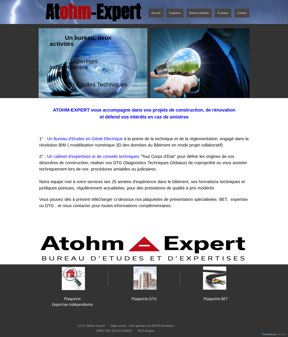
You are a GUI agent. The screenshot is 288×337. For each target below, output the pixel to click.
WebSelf (281, 334)
